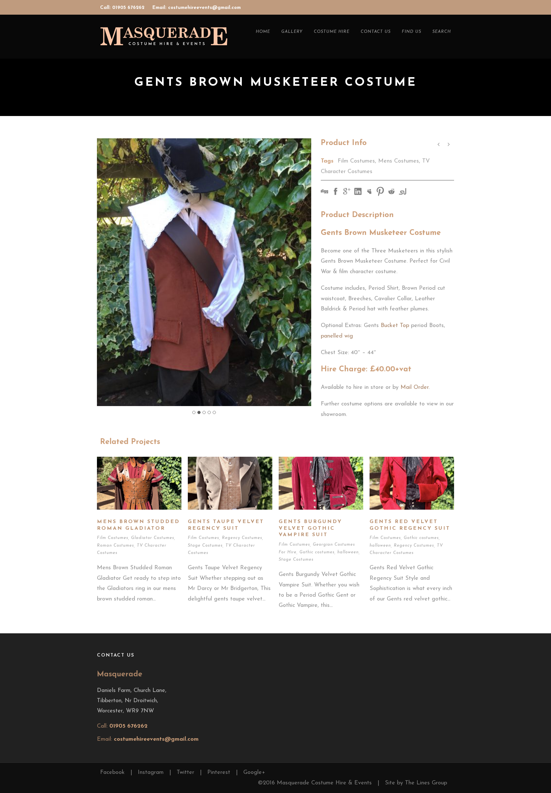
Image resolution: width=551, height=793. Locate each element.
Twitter (185, 772)
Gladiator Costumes (152, 538)
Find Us (411, 32)
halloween (348, 552)
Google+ (254, 772)
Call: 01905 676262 (123, 7)
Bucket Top (395, 326)
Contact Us (376, 32)
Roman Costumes (115, 545)
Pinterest (218, 772)
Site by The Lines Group (416, 783)
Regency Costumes (242, 538)
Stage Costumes (205, 545)
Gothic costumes (316, 552)
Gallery (292, 32)
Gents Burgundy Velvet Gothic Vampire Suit (310, 528)
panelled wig (337, 336)
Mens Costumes (398, 161)
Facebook (112, 772)
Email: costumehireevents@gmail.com (196, 7)
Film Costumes (356, 161)
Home (263, 32)
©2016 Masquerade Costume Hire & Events (315, 783)
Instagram (151, 772)
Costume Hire (331, 32)
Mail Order (414, 387)
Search (441, 32)
